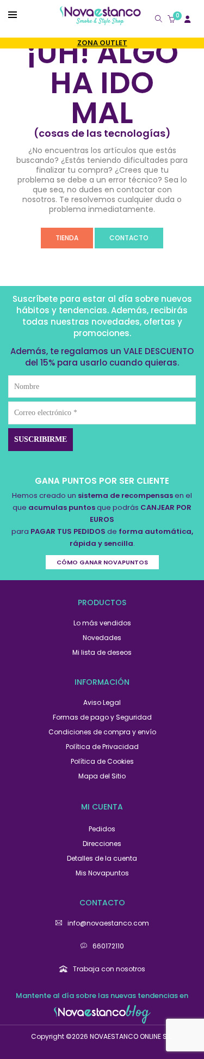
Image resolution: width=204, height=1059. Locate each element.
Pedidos (102, 828)
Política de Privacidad (102, 746)
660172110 (108, 946)
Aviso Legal (102, 702)
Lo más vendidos (102, 623)
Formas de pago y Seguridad (102, 717)
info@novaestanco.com (108, 923)
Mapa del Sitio (102, 776)
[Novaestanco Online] (100, 20)
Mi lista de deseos (102, 652)
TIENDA (66, 237)
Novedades (102, 637)
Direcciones (102, 843)
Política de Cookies (102, 761)
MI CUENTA (102, 806)
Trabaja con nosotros (109, 968)
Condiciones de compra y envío (102, 732)
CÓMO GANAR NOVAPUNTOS (102, 562)
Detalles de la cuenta (102, 858)
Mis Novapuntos (102, 873)
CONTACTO (129, 237)
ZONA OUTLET (102, 43)
